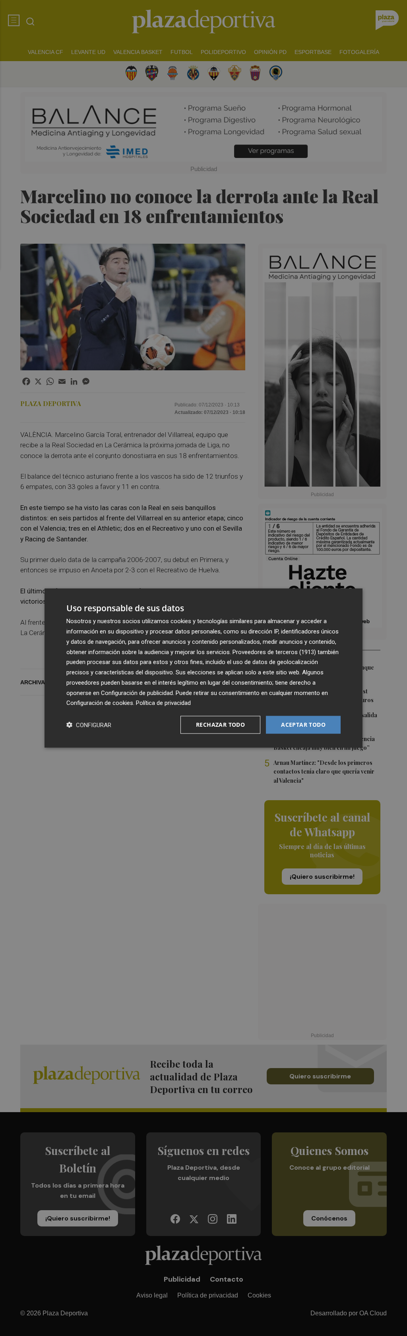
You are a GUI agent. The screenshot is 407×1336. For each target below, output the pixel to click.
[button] (88, 725)
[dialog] (203, 668)
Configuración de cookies (99, 703)
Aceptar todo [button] (303, 724)
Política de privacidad (163, 703)
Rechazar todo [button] (220, 724)
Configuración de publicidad (137, 692)
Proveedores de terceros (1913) (274, 651)
